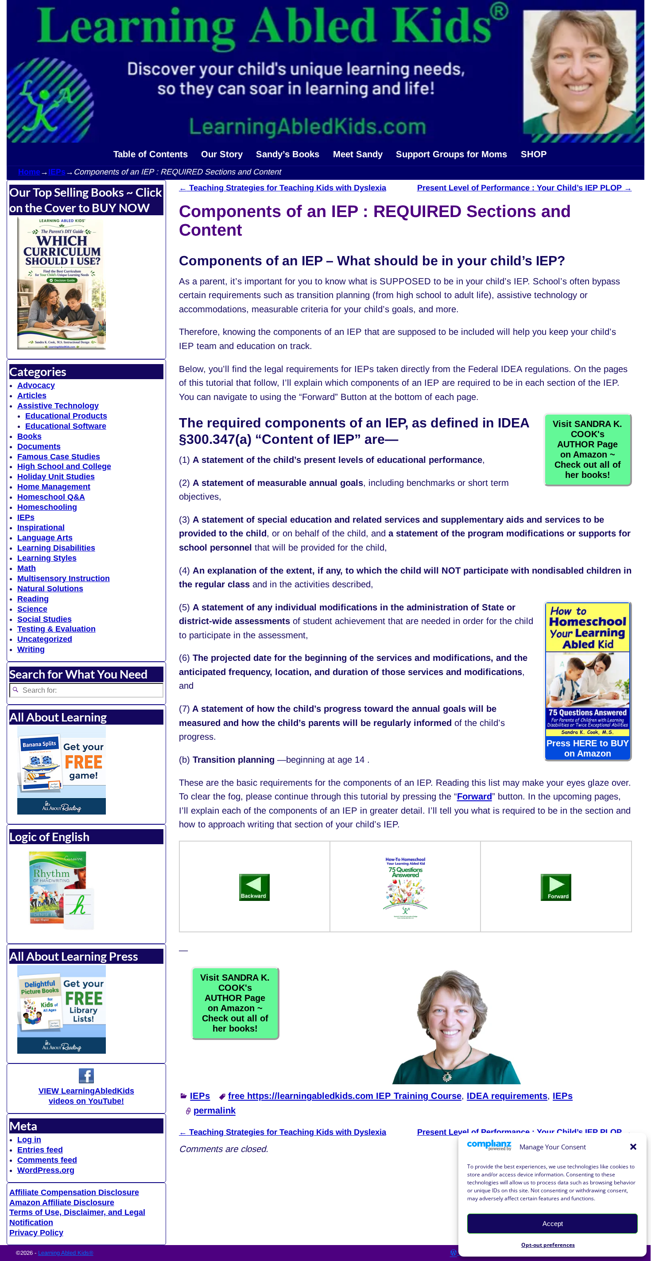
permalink (215, 1111)
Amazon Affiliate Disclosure (61, 1202)
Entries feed (40, 1149)
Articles (31, 395)
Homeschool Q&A (51, 497)
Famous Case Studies (58, 456)
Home (29, 171)
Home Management (53, 486)
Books (29, 436)
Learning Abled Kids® (65, 1252)
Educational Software (65, 426)
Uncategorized (44, 639)
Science (32, 609)
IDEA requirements (507, 1096)
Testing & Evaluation (56, 629)
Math (26, 568)
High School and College (64, 466)
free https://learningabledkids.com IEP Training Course (344, 1096)
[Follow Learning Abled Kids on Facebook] (86, 1080)
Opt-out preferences (548, 1245)
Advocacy (36, 385)
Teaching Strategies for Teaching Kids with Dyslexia (282, 187)
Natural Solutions (50, 588)
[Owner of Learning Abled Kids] (455, 1081)
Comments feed (47, 1160)
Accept (552, 1223)
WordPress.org (45, 1170)
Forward (474, 796)
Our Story (222, 154)
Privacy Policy (36, 1232)
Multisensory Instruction (63, 578)
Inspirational (41, 527)
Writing (31, 649)
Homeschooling (47, 507)
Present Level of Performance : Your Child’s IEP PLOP (524, 187)
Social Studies (44, 619)
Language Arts (45, 537)
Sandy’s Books (287, 154)
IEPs (57, 171)
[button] (633, 1146)
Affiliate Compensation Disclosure (74, 1192)
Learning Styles (47, 558)
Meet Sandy (358, 154)
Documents (39, 446)
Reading (33, 598)
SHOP (534, 154)
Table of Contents (150, 154)
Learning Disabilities (56, 547)
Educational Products (66, 415)
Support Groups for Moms (451, 154)
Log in (29, 1139)
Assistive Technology (58, 405)
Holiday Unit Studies (56, 476)
